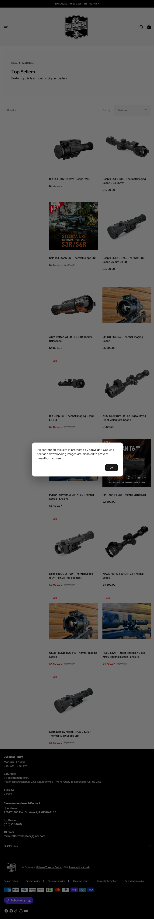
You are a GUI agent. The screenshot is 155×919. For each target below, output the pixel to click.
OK (110, 467)
